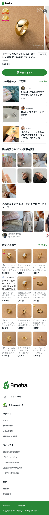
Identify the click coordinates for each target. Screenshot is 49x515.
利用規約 (6, 489)
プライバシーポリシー (11, 457)
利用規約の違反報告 (10, 436)
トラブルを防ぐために (11, 473)
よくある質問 (8, 431)
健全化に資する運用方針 (11, 452)
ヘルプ (5, 420)
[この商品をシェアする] (45, 11)
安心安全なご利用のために (12, 468)
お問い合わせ (8, 426)
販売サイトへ (26, 72)
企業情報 (6, 505)
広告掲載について (25, 505)
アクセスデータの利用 (11, 462)
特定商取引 (7, 494)
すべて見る (42, 81)
